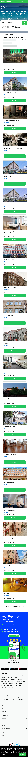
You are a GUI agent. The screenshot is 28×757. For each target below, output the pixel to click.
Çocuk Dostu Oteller (11, 697)
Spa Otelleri (3, 697)
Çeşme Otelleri (11, 675)
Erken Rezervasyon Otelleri (6, 695)
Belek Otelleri (11, 683)
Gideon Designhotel (9, 315)
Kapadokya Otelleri (12, 681)
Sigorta (3, 725)
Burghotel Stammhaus (10, 510)
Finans (3, 722)
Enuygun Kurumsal (6, 728)
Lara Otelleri (10, 687)
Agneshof (6, 399)
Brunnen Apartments (9, 482)
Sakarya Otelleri (18, 679)
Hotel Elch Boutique (9, 538)
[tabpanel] (14, 25)
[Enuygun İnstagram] (11, 663)
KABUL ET (22, 754)
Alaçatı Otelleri (10, 685)
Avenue (6, 343)
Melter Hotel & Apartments (11, 287)
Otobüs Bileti (5, 711)
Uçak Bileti (4, 705)
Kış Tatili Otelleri (11, 699)
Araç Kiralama (5, 715)
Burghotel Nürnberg (9, 565)
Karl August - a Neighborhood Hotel (13, 148)
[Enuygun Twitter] (14, 663)
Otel (3, 708)
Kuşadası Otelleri (19, 683)
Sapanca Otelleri (18, 685)
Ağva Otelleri (11, 679)
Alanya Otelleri (4, 675)
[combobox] (12, 23)
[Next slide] (25, 56)
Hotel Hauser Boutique (10, 426)
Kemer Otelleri (19, 675)
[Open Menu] (26, 1)
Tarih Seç (13, 72)
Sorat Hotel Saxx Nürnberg (11, 92)
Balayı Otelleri (4, 693)
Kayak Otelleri (4, 699)
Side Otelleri (3, 677)
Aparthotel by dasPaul (9, 232)
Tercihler (3, 754)
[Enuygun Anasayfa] (6, 2)
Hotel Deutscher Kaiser (10, 454)
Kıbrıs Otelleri (17, 677)
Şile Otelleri (3, 685)
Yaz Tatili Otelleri (19, 699)
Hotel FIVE (6, 65)
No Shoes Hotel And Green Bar (11, 120)
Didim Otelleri (10, 677)
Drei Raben (6, 593)
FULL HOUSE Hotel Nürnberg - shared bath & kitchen (14, 371)
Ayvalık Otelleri (4, 683)
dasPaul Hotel (7, 176)
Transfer (4, 718)
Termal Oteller (11, 693)
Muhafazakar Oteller (18, 695)
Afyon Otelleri (3, 687)
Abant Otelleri (3, 681)
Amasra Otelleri (20, 681)
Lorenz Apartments (9, 259)
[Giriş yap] (24, 1)
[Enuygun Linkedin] (16, 663)
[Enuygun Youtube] (19, 663)
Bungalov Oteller (20, 697)
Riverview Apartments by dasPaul (12, 204)
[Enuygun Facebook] (9, 663)
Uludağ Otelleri (4, 679)
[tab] (4, 18)
